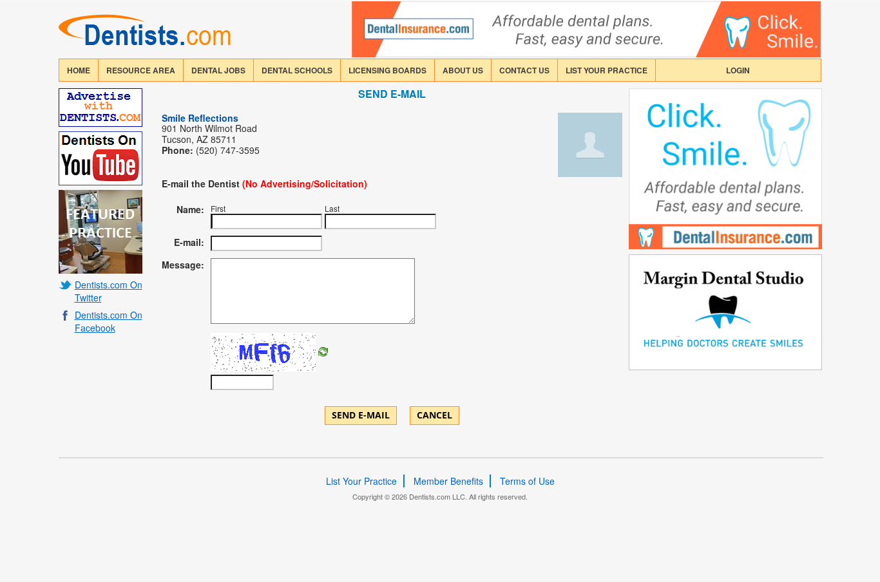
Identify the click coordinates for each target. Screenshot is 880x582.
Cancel (434, 415)
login (738, 70)
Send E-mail (361, 415)
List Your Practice (606, 70)
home (78, 70)
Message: (183, 264)
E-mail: (189, 242)
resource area (140, 70)
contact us (524, 70)
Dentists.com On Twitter (108, 291)
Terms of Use (527, 480)
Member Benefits (448, 480)
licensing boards (387, 70)
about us (463, 70)
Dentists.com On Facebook (108, 321)
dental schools (297, 70)
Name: (190, 209)
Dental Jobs (218, 70)
